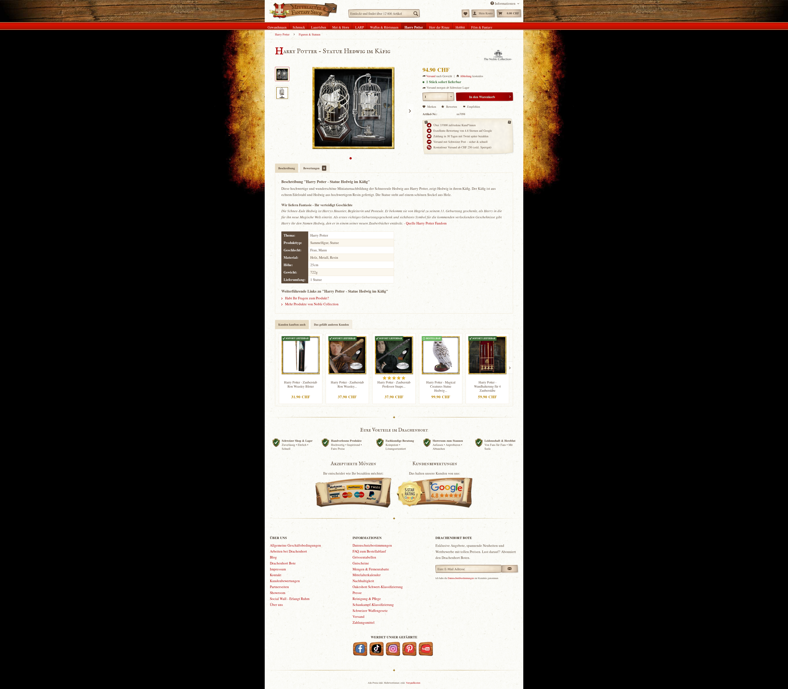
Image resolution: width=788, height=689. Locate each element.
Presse (357, 592)
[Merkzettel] (466, 13)
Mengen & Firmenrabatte (371, 569)
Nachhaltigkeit (363, 580)
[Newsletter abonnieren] (509, 569)
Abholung (466, 76)
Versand (430, 76)
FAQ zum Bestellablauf (369, 551)
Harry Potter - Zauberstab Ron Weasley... (347, 384)
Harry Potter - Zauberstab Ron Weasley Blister (300, 384)
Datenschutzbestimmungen (372, 545)
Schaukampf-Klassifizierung (373, 604)
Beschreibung (286, 168)
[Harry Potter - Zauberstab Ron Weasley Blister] (301, 354)
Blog (273, 557)
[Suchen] (415, 13)
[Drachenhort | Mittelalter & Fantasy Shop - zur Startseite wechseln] (303, 11)
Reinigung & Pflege (367, 598)
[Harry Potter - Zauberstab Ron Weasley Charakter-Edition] (347, 354)
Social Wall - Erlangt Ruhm (289, 598)
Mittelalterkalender (367, 574)
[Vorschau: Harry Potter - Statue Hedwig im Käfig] (282, 74)
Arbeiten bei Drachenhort (288, 551)
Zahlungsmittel (364, 622)
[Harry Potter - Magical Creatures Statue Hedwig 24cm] (441, 354)
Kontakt (275, 574)
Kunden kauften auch (292, 324)
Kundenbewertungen (285, 580)
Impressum (278, 569)
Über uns (276, 604)
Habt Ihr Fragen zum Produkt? (306, 298)
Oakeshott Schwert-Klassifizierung (378, 586)
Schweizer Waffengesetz (370, 610)
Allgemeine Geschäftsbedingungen (295, 545)
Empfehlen (473, 107)
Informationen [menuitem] (505, 3)
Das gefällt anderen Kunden (331, 324)
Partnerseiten (279, 586)
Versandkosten (413, 682)
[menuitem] (384, 13)
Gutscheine (361, 563)
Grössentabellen (364, 557)
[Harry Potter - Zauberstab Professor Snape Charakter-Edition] (394, 354)
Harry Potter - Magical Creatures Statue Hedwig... (440, 386)
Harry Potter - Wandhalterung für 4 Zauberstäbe (487, 386)
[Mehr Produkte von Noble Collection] (498, 55)
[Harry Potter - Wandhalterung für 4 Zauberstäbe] (487, 354)
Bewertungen (314, 168)
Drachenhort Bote (283, 563)
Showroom (277, 592)
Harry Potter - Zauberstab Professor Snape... (393, 384)
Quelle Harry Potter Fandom (426, 223)
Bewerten (451, 107)
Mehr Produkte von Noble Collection (311, 304)
